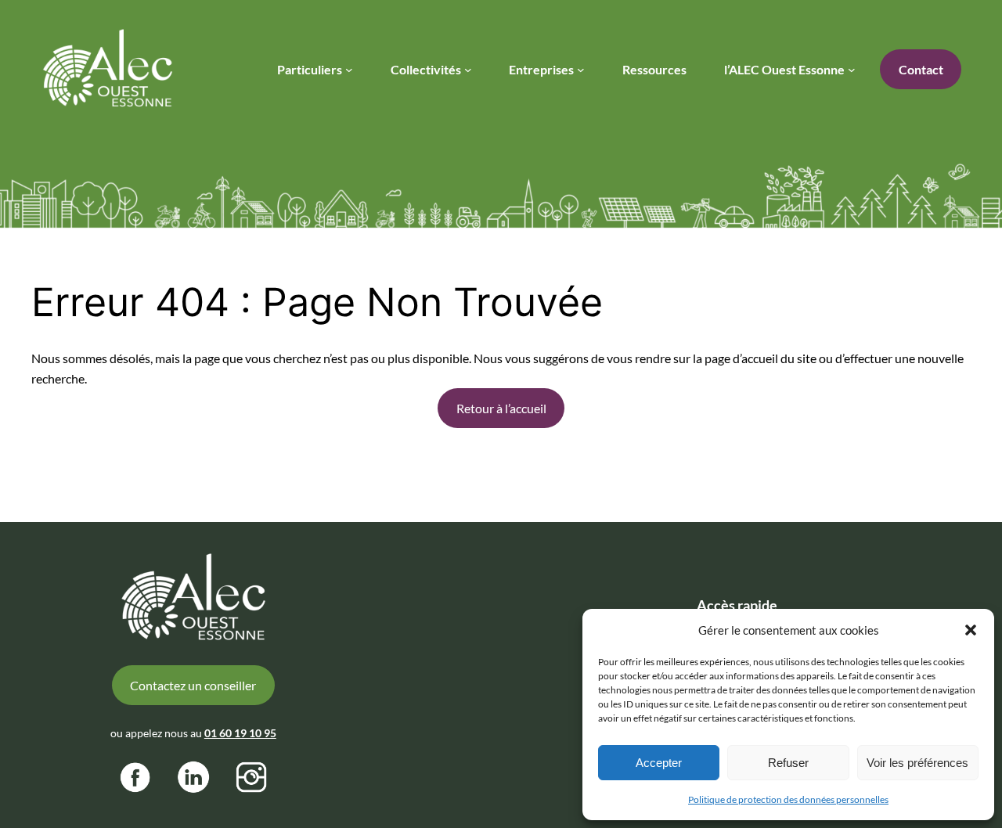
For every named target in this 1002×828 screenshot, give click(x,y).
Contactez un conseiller (193, 685)
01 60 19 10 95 (240, 733)
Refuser (788, 762)
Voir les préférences (917, 762)
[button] (971, 630)
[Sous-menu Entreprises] (581, 70)
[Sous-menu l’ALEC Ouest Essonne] (852, 70)
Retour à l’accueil (501, 408)
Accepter (659, 762)
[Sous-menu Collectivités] (468, 70)
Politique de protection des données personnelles (788, 799)
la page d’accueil (735, 358)
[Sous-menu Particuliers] (349, 70)
